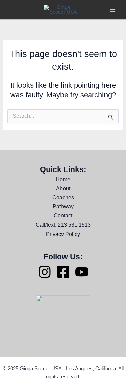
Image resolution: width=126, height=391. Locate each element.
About (63, 188)
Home (63, 179)
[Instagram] (44, 272)
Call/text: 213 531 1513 (63, 225)
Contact (63, 215)
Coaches (63, 197)
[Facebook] (63, 272)
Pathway (63, 206)
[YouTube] (81, 272)
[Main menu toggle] (112, 9)
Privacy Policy (63, 234)
